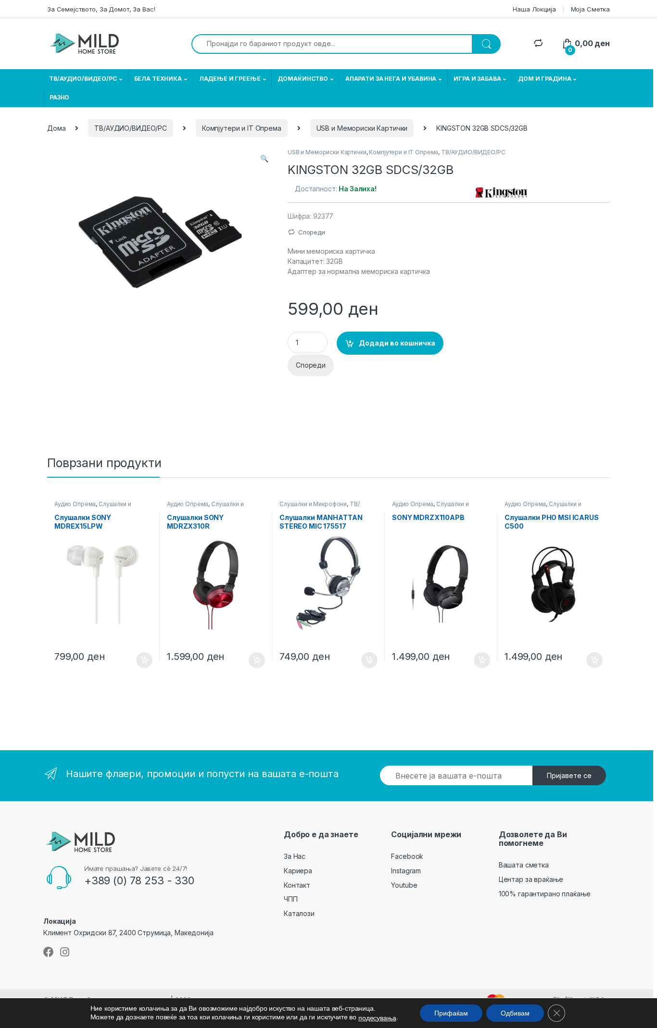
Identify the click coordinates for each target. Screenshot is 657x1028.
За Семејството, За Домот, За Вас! (101, 9)
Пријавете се (569, 775)
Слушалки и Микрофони (313, 504)
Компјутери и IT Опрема (241, 128)
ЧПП (291, 899)
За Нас (294, 856)
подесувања (377, 1018)
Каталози (299, 913)
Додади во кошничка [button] (136, 660)
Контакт (297, 885)
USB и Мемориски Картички (362, 128)
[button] (264, 158)
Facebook (407, 856)
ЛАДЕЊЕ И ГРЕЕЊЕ (230, 78)
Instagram (406, 871)
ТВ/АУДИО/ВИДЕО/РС (83, 78)
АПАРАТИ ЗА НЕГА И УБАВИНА (391, 78)
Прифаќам (451, 1013)
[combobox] (331, 44)
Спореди (311, 232)
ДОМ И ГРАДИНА (544, 78)
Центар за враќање (531, 879)
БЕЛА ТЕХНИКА (158, 78)
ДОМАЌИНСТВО (303, 78)
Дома (56, 128)
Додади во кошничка (397, 343)
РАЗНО (59, 97)
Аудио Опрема (75, 504)
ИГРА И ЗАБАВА (477, 78)
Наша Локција (534, 9)
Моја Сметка (590, 9)
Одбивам (515, 1013)
